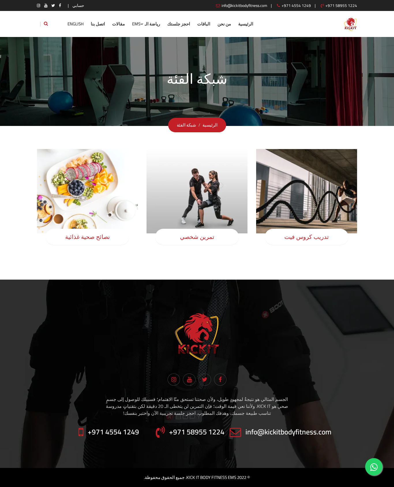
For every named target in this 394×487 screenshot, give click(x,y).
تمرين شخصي (197, 236)
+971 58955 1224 (341, 5)
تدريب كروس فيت (306, 236)
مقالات (118, 24)
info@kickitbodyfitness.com (244, 5)
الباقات (203, 24)
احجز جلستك (178, 24)
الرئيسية (245, 24)
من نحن (224, 24)
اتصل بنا (98, 24)
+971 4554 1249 (296, 5)
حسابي (78, 5)
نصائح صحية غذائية (87, 236)
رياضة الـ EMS (146, 24)
